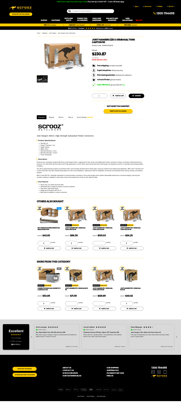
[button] (32, 337)
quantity (53, 242)
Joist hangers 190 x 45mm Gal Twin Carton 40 (75, 228)
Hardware (44, 33)
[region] (104, 337)
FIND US (110, 376)
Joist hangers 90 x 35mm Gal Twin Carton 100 (102, 228)
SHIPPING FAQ (113, 370)
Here (122, 2)
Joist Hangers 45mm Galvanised (66, 33)
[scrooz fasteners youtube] (165, 372)
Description (41, 117)
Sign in (137, 6)
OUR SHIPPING (113, 368)
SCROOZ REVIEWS (70, 373)
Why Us (70, 117)
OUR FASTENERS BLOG (72, 376)
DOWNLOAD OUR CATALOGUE (25, 375)
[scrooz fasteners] (20, 8)
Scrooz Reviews (82, 117)
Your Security (101, 396)
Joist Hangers (52, 33)
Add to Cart (50, 248)
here (123, 85)
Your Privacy (91, 396)
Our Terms (80, 396)
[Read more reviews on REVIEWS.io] (16, 344)
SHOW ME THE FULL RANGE (21, 14)
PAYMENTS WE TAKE (115, 373)
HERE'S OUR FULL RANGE (118, 111)
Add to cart (119, 96)
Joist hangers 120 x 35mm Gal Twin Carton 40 (130, 228)
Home (38, 33)
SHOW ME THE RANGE (24, 369)
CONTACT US (68, 370)
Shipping (51, 117)
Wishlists (159, 6)
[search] (70, 11)
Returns (61, 117)
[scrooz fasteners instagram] (159, 372)
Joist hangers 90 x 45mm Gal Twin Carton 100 (102, 289)
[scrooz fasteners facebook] (153, 372)
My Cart (171, 6)
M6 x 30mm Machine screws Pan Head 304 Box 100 (49, 228)
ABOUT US (67, 368)
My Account (147, 6)
